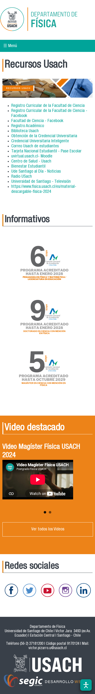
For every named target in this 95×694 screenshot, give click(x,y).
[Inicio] (45, 20)
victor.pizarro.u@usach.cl (47, 648)
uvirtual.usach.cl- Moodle (31, 156)
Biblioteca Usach (25, 131)
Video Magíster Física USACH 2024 (41, 451)
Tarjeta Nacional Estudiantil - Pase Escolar (46, 151)
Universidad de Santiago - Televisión (41, 182)
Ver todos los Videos (47, 529)
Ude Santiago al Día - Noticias (36, 172)
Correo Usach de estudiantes (35, 146)
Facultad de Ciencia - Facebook (37, 121)
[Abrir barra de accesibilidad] (86, 685)
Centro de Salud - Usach (31, 161)
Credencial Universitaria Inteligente (40, 141)
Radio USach (21, 177)
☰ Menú (10, 46)
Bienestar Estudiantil (28, 166)
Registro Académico (27, 126)
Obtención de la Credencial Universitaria (44, 136)
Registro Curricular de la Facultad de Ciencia (48, 106)
